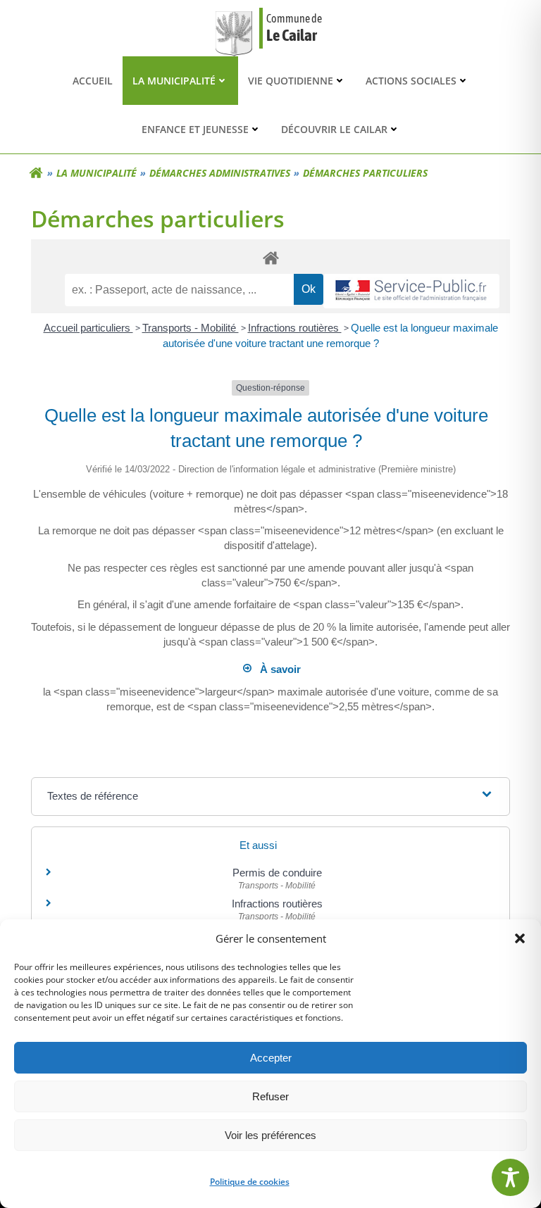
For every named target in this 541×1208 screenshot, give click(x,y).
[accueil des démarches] (270, 257)
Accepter (271, 1058)
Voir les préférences (270, 1135)
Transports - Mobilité (190, 328)
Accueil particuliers (88, 328)
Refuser (270, 1096)
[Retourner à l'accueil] (36, 173)
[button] (520, 938)
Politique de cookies (250, 1182)
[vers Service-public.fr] (411, 291)
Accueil (93, 80)
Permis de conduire (277, 873)
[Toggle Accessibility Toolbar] (510, 1177)
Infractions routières (295, 328)
